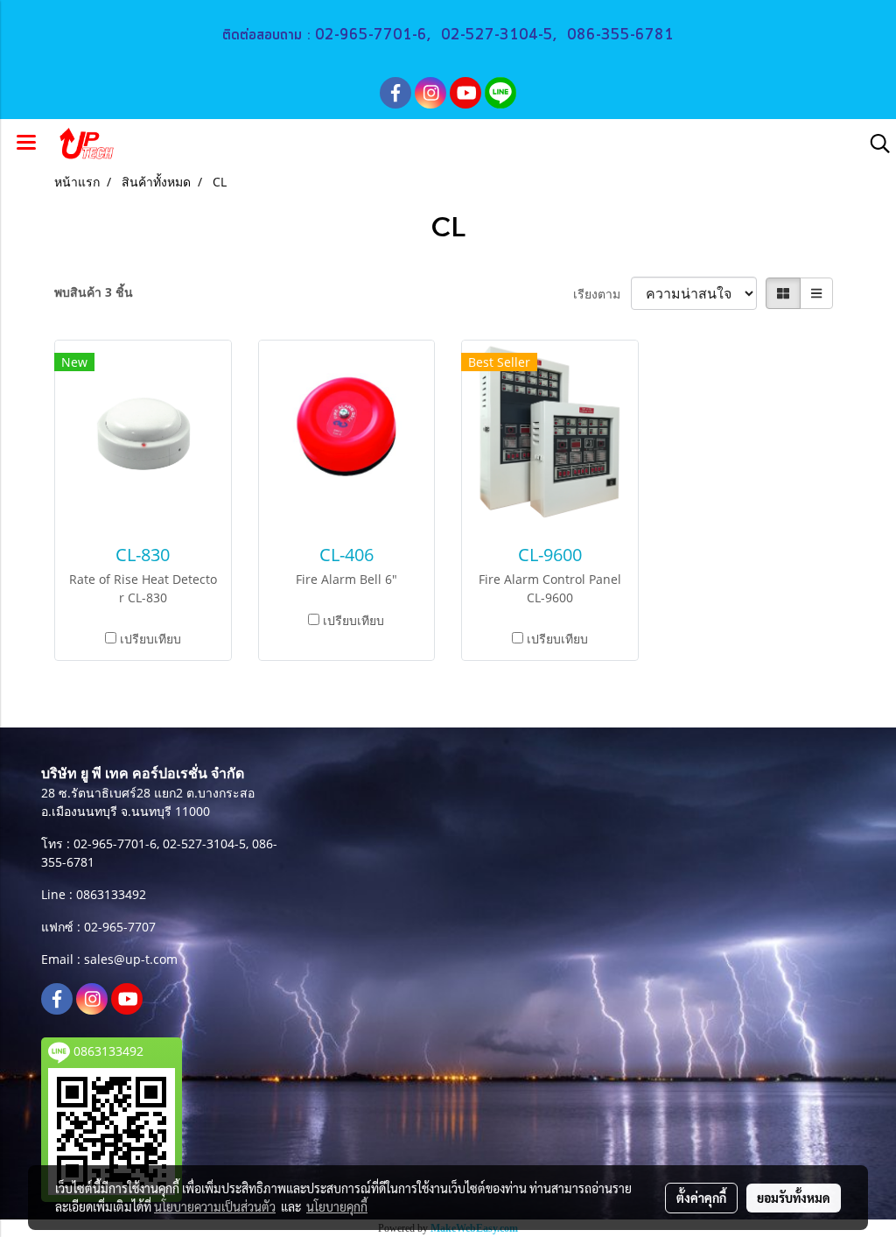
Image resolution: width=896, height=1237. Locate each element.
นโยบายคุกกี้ (337, 1206)
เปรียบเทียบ (150, 638)
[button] (874, 143)
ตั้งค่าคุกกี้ (701, 1197)
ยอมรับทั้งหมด (793, 1197)
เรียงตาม (602, 293)
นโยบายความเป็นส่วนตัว (215, 1206)
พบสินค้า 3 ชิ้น (93, 292)
